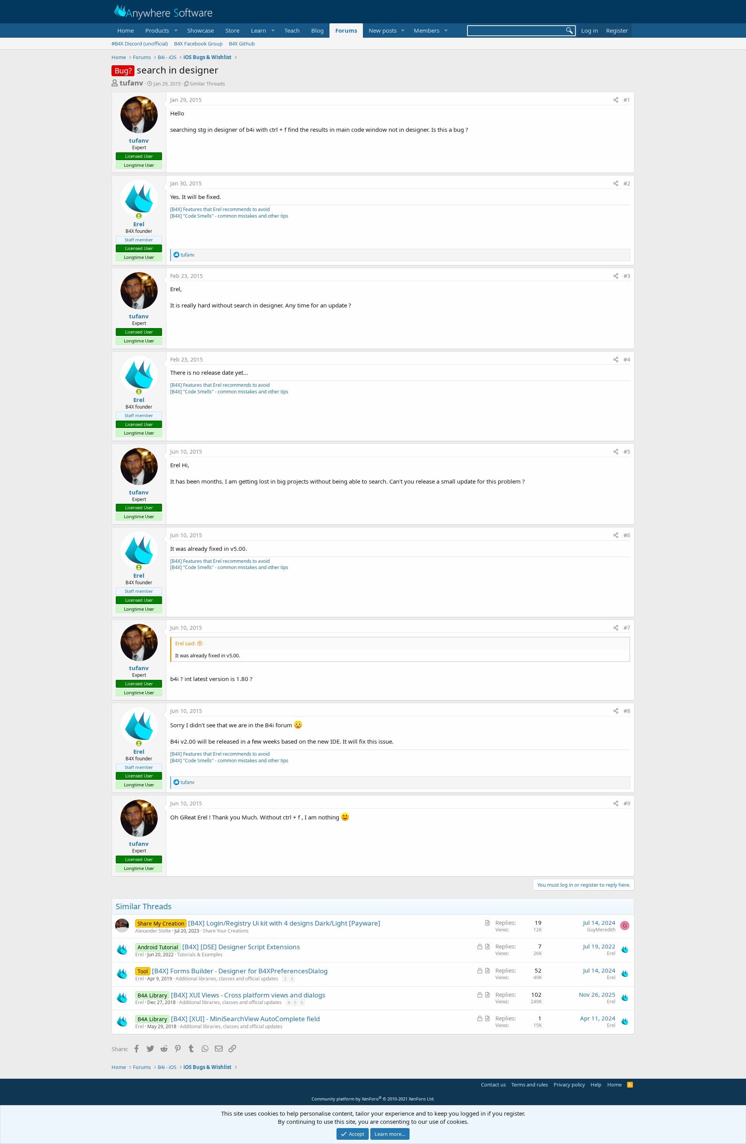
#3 (627, 275)
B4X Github (242, 43)
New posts (383, 30)
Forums (346, 30)
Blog (317, 30)
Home (125, 30)
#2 (627, 183)
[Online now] (139, 216)
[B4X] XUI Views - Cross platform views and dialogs (248, 994)
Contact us (493, 1084)
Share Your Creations (226, 930)
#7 (627, 627)
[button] (160, 30)
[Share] (616, 100)
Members (426, 30)
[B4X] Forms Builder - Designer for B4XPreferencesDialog (240, 970)
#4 (627, 359)
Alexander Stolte (153, 930)
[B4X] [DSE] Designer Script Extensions (241, 946)
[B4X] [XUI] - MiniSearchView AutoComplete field (245, 1018)
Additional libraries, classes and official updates (227, 978)
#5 (627, 451)
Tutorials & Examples (200, 954)
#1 (627, 99)
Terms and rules (529, 1084)
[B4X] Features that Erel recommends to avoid (220, 209)
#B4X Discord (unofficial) (140, 43)
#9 (627, 803)
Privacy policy (569, 1084)
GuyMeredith (601, 929)
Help (596, 1084)
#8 (627, 710)
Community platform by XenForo (373, 1099)
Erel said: (185, 643)
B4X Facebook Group (198, 43)
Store (232, 30)
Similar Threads (207, 83)
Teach (292, 30)
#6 (627, 535)
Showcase (200, 30)
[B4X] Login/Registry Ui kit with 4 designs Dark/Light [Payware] (284, 923)
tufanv (131, 82)
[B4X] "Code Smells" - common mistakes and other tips (229, 216)
